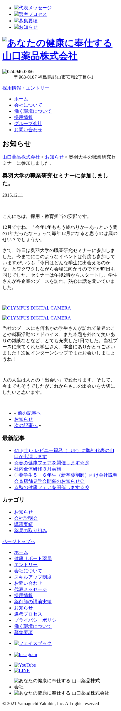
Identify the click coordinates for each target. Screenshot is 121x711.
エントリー (26, 564)
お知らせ (28, 27)
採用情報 (23, 117)
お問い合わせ (28, 129)
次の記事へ (26, 425)
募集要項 (28, 20)
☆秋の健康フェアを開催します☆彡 (51, 487)
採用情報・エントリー (25, 87)
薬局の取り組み (30, 530)
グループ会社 (28, 123)
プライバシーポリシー (37, 620)
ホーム (21, 98)
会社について (28, 104)
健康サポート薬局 (33, 558)
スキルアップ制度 (33, 576)
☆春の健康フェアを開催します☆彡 (51, 462)
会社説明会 (26, 518)
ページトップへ (18, 541)
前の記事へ (29, 413)
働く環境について (33, 111)
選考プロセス (33, 14)
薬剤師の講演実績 (33, 601)
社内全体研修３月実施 (37, 468)
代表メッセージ (35, 7)
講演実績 (23, 524)
